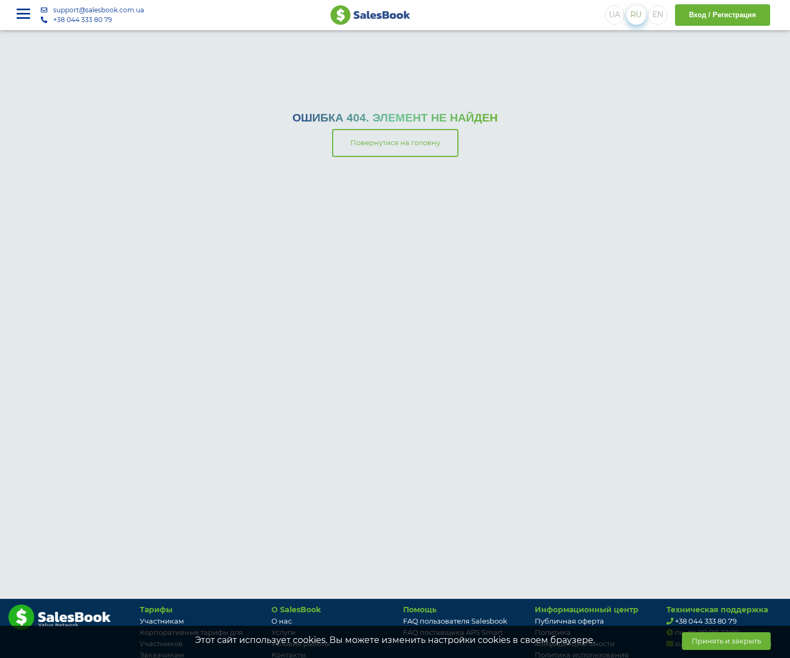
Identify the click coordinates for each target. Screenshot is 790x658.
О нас (281, 621)
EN (657, 14)
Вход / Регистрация (722, 15)
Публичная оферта (569, 621)
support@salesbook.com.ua (98, 10)
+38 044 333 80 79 (82, 20)
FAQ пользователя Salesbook (455, 621)
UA (614, 14)
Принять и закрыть (726, 640)
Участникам (162, 621)
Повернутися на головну (395, 142)
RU (636, 14)
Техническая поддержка (717, 609)
